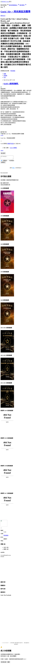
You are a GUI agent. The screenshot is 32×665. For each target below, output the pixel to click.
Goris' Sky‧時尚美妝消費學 (15, 11)
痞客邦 (9, 143)
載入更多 (3, 153)
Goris (2, 135)
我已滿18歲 (3, 662)
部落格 (5, 75)
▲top (2, 150)
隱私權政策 (26, 642)
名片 (5, 77)
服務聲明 (16, 644)
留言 (12, 143)
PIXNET (7, 642)
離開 (9, 662)
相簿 (5, 73)
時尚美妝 (12, 70)
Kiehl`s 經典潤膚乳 (11, 84)
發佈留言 (3, 162)
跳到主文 (3, 15)
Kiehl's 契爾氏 (13, 147)
